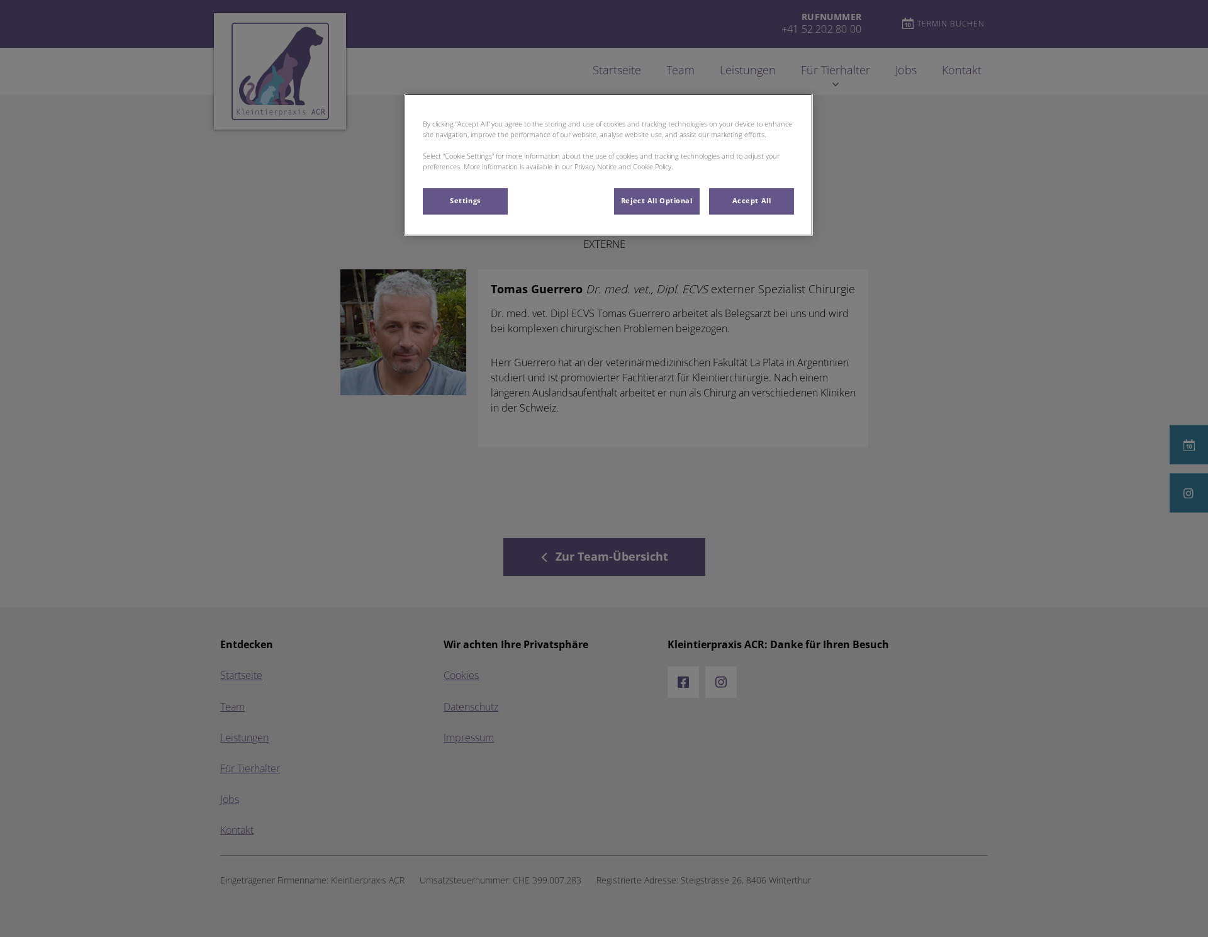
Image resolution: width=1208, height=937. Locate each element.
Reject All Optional (657, 200)
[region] (608, 165)
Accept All (751, 200)
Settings (465, 200)
